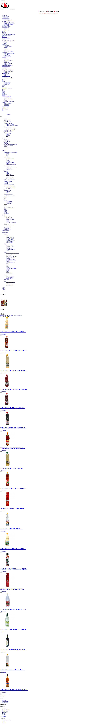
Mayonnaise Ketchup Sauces (7, 68)
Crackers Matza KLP (9, 278)
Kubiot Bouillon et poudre (8, 71)
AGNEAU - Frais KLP (10, 246)
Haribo (7, 172)
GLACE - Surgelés (5, 30)
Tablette (7, 160)
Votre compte (3, 716)
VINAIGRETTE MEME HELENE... (13, 332)
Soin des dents (6, 105)
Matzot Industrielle (7, 82)
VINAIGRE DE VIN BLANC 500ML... (13, 370)
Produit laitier (4, 94)
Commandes (4, 720)
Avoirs (3, 721)
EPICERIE (4, 150)
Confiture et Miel (7, 55)
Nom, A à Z (6, 315)
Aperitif (5, 42)
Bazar (5, 281)
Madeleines (8, 161)
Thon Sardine (6, 206)
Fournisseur (3, 314)
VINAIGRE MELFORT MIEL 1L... (12, 448)
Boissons (7, 266)
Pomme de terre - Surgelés (8, 24)
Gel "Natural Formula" (8, 103)
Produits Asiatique (7, 72)
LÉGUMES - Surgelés (6, 21)
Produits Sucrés (4, 44)
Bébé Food (6, 183)
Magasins (3, 714)
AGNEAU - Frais (7, 141)
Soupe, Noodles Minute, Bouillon (7, 69)
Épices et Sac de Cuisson (6, 76)
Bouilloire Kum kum (5, 106)
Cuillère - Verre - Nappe (10, 219)
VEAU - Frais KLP (9, 245)
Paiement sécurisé (5, 711)
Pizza (5, 29)
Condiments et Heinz (5, 73)
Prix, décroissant (19, 315)
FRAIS (3, 138)
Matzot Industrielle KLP (10, 276)
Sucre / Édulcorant (9, 273)
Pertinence (2, 315)
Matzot (3, 81)
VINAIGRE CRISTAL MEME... (11, 529)
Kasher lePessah (5, 232)
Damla (5, 58)
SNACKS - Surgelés (5, 27)
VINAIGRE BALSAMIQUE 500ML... (13, 428)
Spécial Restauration (5, 230)
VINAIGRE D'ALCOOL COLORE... (13, 488)
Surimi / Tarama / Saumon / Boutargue (8, 34)
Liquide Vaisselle (9, 217)
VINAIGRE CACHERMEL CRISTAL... (14, 629)
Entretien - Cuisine (7, 216)
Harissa (3, 92)
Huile (3, 78)
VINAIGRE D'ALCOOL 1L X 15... (12, 670)
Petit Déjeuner (4, 52)
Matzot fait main (7, 83)
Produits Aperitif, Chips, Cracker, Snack (8, 40)
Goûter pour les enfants (8, 49)
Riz (3, 86)
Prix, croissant (14, 315)
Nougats (5, 61)
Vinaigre (3, 79)
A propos (3, 710)
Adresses (3, 722)
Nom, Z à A (10, 315)
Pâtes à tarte (8, 135)
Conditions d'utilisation (6, 709)
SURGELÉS (4, 118)
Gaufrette (5, 47)
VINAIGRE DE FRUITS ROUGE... (12, 408)
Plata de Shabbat (7, 228)
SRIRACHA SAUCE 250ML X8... (12, 589)
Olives (3, 90)
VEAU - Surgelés (5, 17)
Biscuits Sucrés (6, 45)
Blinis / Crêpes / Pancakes (6, 35)
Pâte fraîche (6, 148)
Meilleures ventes (5, 702)
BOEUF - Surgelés (5, 16)
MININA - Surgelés (9, 242)
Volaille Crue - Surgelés (8, 19)
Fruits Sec (6, 67)
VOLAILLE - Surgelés (8, 123)
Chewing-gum (6, 62)
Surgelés (5, 234)
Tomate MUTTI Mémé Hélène (7, 88)
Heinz (5, 75)
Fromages (4, 33)
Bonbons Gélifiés (7, 64)
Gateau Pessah (6, 279)
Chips (5, 43)
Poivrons (3, 93)
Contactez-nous (4, 712)
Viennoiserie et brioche (8, 46)
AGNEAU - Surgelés (5, 18)
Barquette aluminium (7, 97)
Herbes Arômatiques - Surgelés (9, 23)
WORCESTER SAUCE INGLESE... (12, 508)
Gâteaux (5, 50)
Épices (7, 195)
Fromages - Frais (9, 248)
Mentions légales (5, 708)
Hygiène (3, 102)
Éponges (5, 100)
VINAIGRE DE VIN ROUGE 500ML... (13, 389)
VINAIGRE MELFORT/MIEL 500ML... (14, 350)
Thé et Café (6, 54)
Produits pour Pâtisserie (6, 66)
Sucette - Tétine (6, 59)
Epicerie (5, 252)
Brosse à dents (6, 104)
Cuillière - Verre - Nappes (8, 98)
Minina (5, 28)
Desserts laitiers (4, 37)
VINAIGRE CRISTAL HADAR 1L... (13, 609)
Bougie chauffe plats (5, 107)
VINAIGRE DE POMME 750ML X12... (14, 690)
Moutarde (6, 74)
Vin (3, 80)
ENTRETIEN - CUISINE (6, 96)
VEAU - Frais (6, 140)
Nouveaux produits (5, 701)
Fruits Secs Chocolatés (8, 63)
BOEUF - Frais (6, 139)
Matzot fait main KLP (9, 277)
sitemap (3, 713)
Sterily (5, 99)
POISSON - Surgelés (5, 25)
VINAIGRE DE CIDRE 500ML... (11, 468)
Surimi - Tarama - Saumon (10, 249)
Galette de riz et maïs (7, 56)
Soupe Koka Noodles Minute (9, 70)
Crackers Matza (6, 84)
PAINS (3, 85)
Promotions (4, 700)
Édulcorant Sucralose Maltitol (9, 51)
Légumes (3, 89)
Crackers (5, 41)
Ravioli (3, 91)
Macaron (3, 36)
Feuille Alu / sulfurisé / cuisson (9, 101)
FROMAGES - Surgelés (6, 26)
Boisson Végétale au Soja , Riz (7, 65)
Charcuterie (4, 32)
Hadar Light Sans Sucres (8, 60)
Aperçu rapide (3, 334)
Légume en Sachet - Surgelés (9, 22)
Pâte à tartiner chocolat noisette (9, 53)
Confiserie (4, 57)
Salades (7, 250)
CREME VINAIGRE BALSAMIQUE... (13, 569)
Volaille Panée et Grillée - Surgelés (10, 20)
